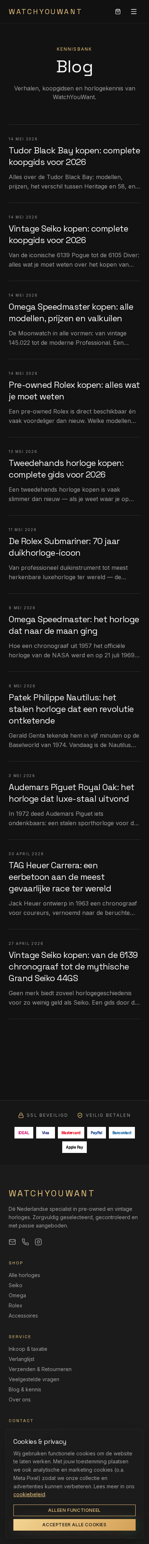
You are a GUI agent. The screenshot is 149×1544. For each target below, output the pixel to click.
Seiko (15, 1285)
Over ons (20, 1399)
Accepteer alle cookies (74, 1524)
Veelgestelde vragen (34, 1379)
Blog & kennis (25, 1389)
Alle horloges (24, 1275)
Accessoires (23, 1315)
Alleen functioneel (74, 1510)
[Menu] (133, 11)
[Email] (12, 1242)
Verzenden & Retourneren (40, 1369)
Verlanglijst (21, 1359)
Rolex (15, 1305)
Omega (17, 1295)
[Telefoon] (25, 1242)
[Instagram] (38, 1242)
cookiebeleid (29, 1494)
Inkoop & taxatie (28, 1349)
